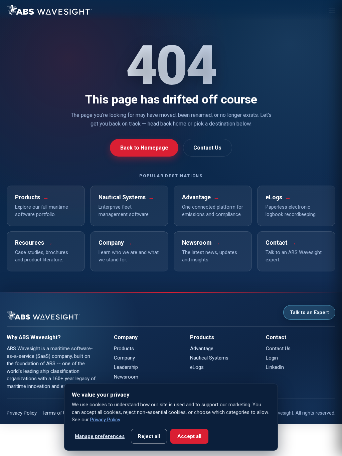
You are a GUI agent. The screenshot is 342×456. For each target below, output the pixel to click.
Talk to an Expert (309, 312)
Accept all (189, 436)
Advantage (201, 349)
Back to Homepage (144, 148)
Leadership (126, 367)
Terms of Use (56, 413)
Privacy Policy (22, 413)
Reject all (149, 436)
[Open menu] (332, 10)
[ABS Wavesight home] (49, 10)
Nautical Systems (209, 358)
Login (272, 358)
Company (124, 358)
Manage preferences (100, 436)
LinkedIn (275, 367)
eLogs (197, 367)
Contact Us (207, 148)
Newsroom (126, 377)
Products (124, 349)
